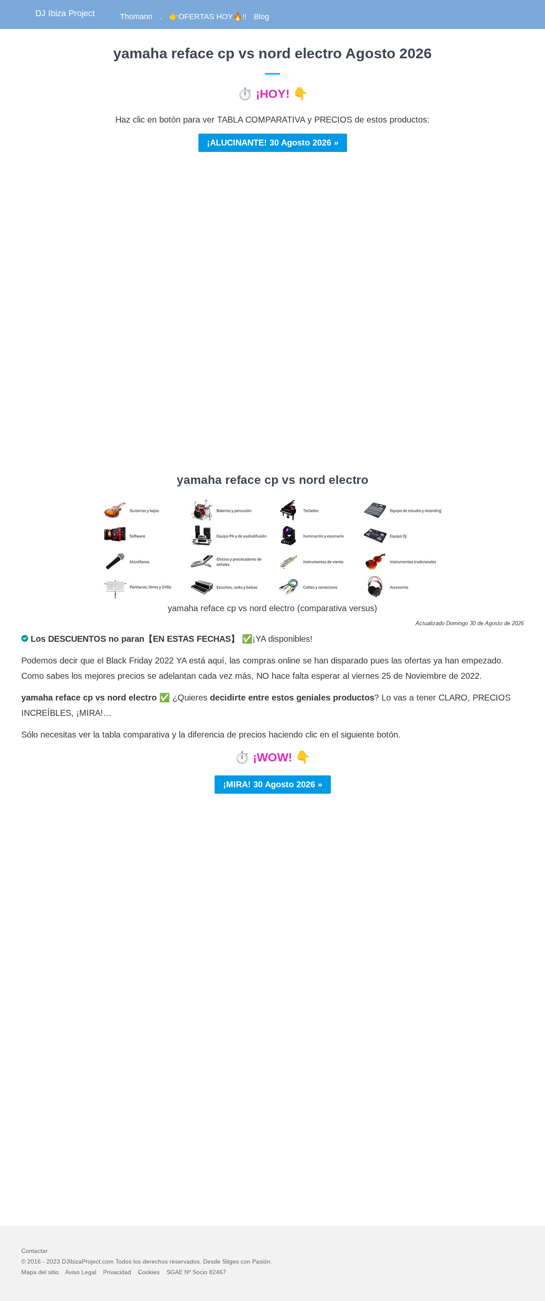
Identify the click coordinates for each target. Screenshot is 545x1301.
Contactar (34, 1250)
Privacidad (117, 1272)
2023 (53, 1261)
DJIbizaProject (81, 1261)
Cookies (149, 1272)
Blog (261, 16)
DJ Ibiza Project (65, 13)
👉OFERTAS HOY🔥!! (208, 16)
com (108, 1261)
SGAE (174, 1272)
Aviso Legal (80, 1272)
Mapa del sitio (40, 1272)
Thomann (136, 16)
